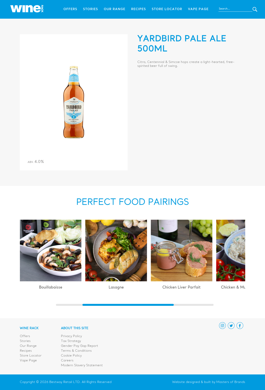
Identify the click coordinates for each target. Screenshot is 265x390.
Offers (70, 9)
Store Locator (167, 9)
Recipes (138, 9)
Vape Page (198, 9)
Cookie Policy (71, 355)
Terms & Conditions (76, 350)
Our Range (114, 9)
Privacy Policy (71, 336)
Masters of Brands (230, 382)
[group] (50, 256)
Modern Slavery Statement (82, 365)
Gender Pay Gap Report (79, 346)
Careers (67, 360)
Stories (90, 9)
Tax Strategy (71, 341)
